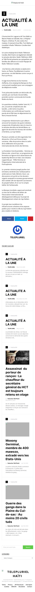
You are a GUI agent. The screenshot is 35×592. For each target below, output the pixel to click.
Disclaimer (22, 586)
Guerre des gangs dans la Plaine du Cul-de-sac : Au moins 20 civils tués (17, 513)
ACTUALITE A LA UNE (16, 292)
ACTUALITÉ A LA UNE (16, 261)
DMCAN (13, 586)
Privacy (10, 584)
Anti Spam (29, 584)
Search (28, 547)
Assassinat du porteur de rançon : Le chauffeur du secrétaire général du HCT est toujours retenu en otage (17, 381)
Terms (4, 584)
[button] (32, 3)
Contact (29, 586)
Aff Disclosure (19, 584)
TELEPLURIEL (7, 30)
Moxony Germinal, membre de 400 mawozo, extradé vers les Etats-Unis (17, 450)
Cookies (6, 586)
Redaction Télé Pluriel (13, 398)
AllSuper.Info (17, 581)
